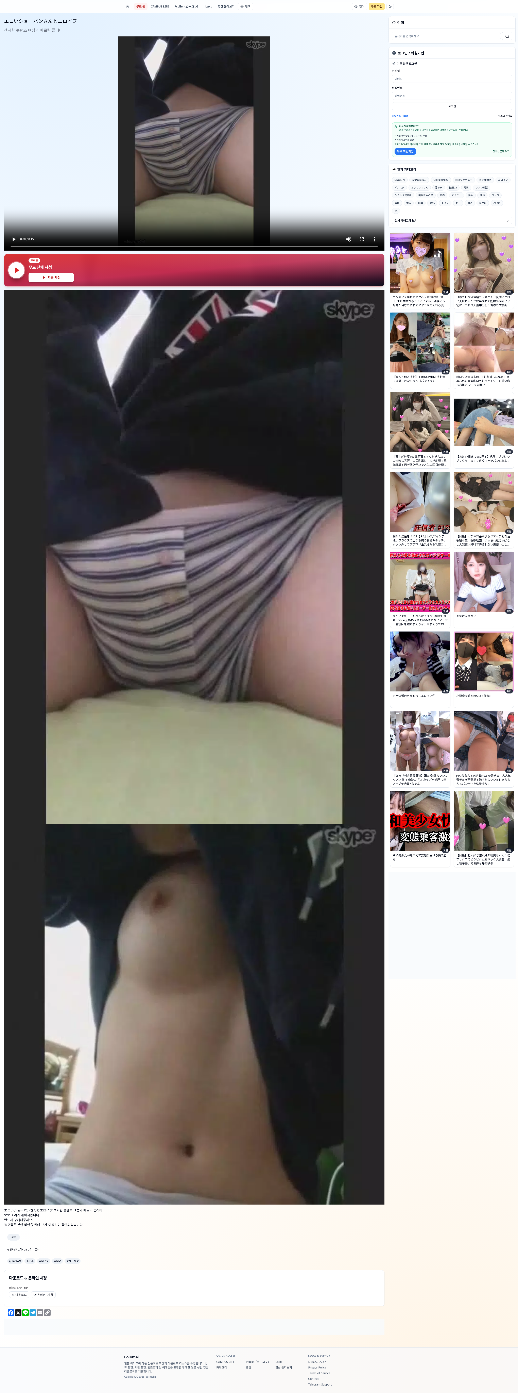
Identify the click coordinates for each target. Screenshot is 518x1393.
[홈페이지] (127, 6)
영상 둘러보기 (226, 6)
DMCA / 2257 (317, 1362)
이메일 (396, 71)
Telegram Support (320, 1384)
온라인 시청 (45, 1294)
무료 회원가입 (505, 116)
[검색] (507, 36)
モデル (30, 1261)
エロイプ (44, 1261)
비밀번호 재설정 (400, 116)
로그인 (452, 106)
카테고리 (221, 1367)
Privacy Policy (317, 1367)
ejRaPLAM (15, 1261)
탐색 (248, 6)
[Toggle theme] (390, 6)
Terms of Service (319, 1373)
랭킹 (248, 1367)
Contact (313, 1379)
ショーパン (72, 1261)
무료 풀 (140, 6)
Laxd (208, 6)
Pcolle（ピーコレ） (187, 6)
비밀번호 (397, 88)
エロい (57, 1261)
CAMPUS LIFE (160, 6)
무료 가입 (376, 6)
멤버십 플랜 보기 (501, 151)
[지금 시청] (16, 270)
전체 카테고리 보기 (406, 220)
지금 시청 (54, 277)
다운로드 (21, 1294)
